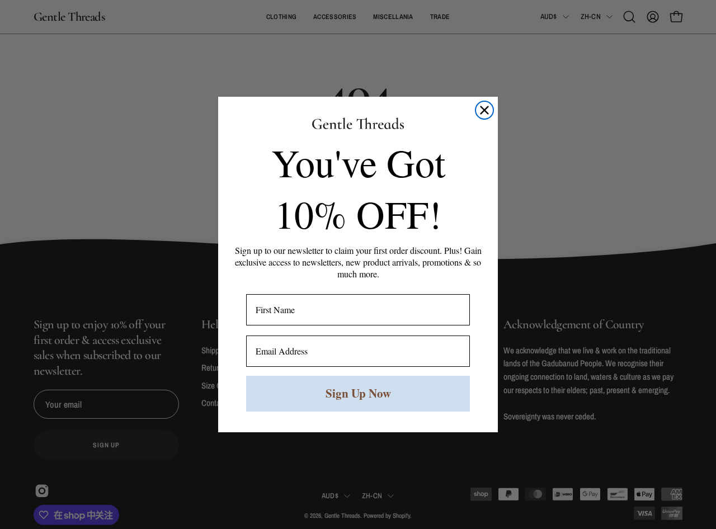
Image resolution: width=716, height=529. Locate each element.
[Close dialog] (484, 110)
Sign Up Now (358, 393)
